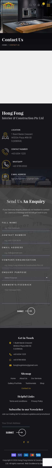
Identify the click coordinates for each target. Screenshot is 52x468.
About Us (23, 378)
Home (13, 378)
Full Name (9, 223)
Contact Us (26, 388)
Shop (42, 383)
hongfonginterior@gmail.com (25, 178)
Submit (20, 311)
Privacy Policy (37, 401)
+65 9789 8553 (20, 166)
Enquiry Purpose (14, 272)
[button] (26, 278)
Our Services (36, 378)
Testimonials (31, 383)
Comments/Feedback (17, 285)
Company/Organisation (19, 260)
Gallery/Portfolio (15, 383)
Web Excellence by (34, 463)
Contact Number (14, 235)
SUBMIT (10, 432)
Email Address (12, 247)
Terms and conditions (18, 401)
